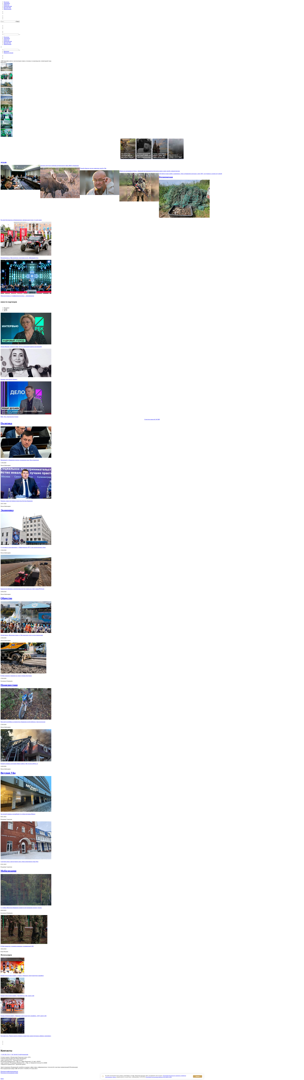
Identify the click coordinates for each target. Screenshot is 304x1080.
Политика (6, 2)
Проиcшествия (9, 685)
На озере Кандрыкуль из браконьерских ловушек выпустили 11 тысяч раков (21, 220)
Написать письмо (8, 52)
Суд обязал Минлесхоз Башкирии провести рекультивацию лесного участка (21, 907)
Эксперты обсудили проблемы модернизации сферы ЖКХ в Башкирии (59, 165)
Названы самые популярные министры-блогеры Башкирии (17, 501)
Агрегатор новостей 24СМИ (152, 419)
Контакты (6, 51)
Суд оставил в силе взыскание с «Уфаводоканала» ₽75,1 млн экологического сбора (23, 547)
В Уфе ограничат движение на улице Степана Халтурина (16, 675)
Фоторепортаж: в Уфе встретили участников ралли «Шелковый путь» (19, 258)
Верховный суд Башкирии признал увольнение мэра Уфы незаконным (20, 460)
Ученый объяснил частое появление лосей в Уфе (93, 168)
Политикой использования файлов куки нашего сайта (159, 1077)
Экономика (7, 3)
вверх (2, 1078)
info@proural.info (23, 1054)
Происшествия (8, 6)
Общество (6, 4)
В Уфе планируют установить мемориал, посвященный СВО (17, 946)
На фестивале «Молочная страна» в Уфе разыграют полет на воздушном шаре (22, 635)
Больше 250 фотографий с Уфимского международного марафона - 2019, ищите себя (23, 1015)
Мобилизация (7, 9)
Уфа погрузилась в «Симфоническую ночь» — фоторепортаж (17, 295)
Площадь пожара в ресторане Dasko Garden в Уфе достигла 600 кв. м (19, 763)
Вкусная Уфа (7, 7)
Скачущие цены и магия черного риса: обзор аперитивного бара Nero (19, 861)
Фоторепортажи (166, 177)
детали (3, 162)
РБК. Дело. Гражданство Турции (9, 416)
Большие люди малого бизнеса (9, 379)
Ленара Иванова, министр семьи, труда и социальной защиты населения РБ (21, 346)
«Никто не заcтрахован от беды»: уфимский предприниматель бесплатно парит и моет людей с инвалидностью (149, 171)
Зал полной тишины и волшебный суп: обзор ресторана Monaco (18, 814)
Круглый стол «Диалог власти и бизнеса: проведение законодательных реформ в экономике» (26, 1036)
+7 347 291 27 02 (5, 1054)
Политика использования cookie (9, 1073)
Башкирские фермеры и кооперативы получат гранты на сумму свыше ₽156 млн (22, 588)
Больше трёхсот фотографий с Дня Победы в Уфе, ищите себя (17, 995)
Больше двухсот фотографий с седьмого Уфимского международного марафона (22, 975)
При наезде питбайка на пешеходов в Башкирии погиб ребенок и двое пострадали (23, 721)
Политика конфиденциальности (9, 1071)
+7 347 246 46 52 (14, 1054)
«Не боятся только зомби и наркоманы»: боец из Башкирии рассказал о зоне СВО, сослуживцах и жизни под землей (190, 173)
